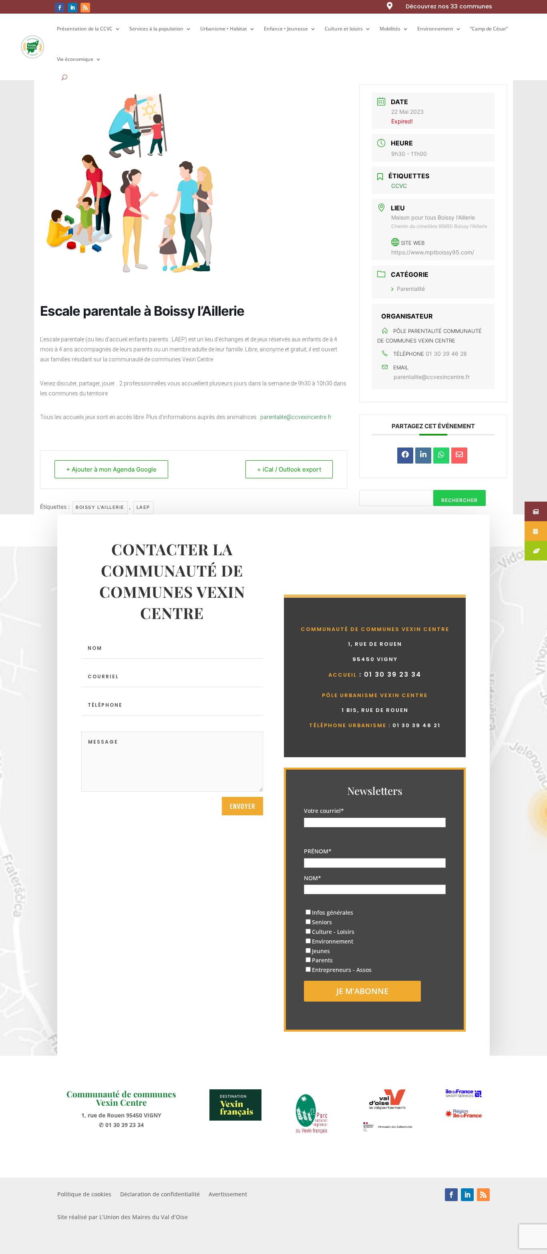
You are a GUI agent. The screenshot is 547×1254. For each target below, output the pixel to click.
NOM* (312, 878)
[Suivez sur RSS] (85, 7)
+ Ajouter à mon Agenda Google (111, 469)
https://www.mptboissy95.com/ (432, 252)
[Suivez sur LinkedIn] (72, 7)
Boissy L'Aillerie (100, 507)
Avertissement (228, 1195)
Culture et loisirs (344, 28)
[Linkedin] (423, 456)
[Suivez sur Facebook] (59, 7)
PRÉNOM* (318, 851)
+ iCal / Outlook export (289, 469)
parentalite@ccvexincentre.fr (296, 417)
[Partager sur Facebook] (405, 456)
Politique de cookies (84, 1195)
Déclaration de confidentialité (160, 1195)
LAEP (143, 507)
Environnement (435, 28)
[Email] (459, 456)
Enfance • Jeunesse (286, 28)
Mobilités (390, 28)
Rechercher (459, 500)
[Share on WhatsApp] (441, 456)
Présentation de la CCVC (85, 28)
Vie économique (75, 59)
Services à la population (156, 28)
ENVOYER (242, 806)
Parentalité (411, 288)
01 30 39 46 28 (446, 353)
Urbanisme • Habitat (223, 28)
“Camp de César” (489, 28)
